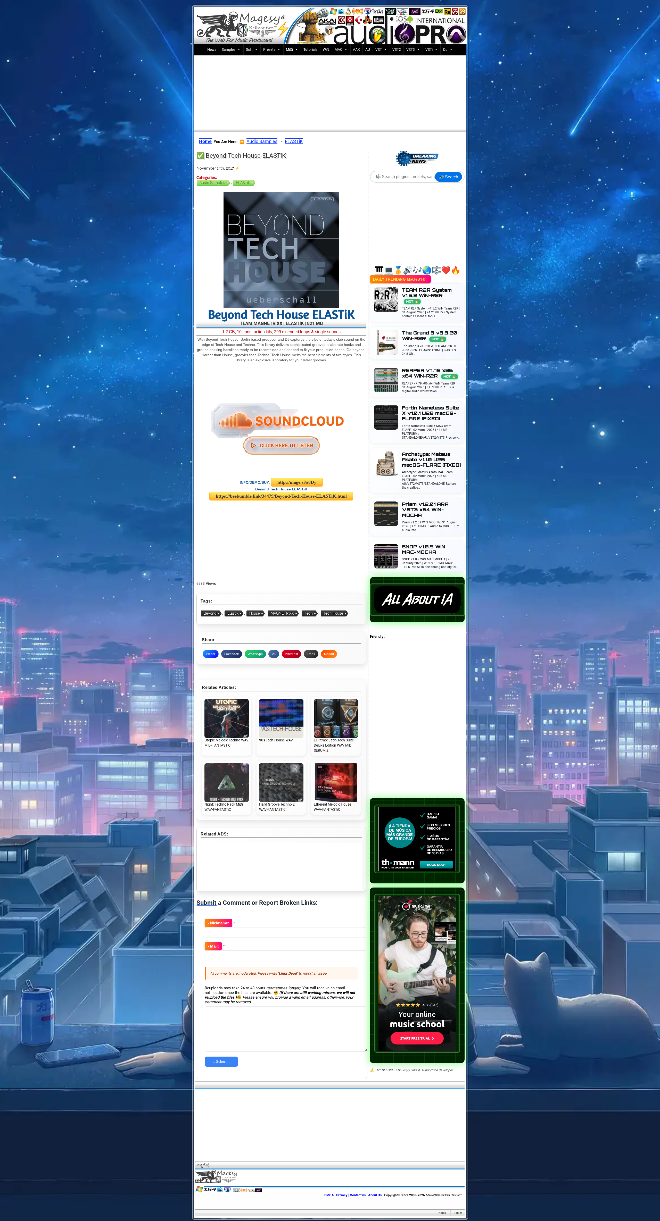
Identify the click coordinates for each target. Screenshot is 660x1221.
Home (442, 1213)
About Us (375, 1195)
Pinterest (291, 654)
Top (456, 1213)
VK (274, 654)
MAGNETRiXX (282, 613)
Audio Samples (261, 141)
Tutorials (310, 49)
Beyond (210, 613)
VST (378, 49)
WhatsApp (255, 654)
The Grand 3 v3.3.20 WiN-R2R (429, 335)
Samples (228, 49)
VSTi (429, 49)
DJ (445, 49)
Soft (249, 49)
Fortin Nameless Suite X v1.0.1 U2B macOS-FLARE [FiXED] (430, 413)
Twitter (210, 654)
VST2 (396, 49)
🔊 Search (448, 177)
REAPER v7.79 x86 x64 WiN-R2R (429, 373)
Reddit (329, 654)
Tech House (333, 613)
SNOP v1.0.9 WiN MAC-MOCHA (423, 549)
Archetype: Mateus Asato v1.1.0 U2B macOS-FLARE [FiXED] (431, 459)
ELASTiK (294, 141)
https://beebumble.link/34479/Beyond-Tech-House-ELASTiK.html (281, 496)
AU (367, 49)
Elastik (232, 613)
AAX (356, 49)
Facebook (231, 654)
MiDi (289, 49)
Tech (309, 613)
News (211, 49)
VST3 (410, 49)
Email (311, 654)
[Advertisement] (330, 92)
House (254, 613)
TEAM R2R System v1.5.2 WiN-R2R (427, 295)
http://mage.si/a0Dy (296, 482)
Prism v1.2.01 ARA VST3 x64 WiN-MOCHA (425, 509)
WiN (326, 49)
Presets (269, 49)
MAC (338, 49)
